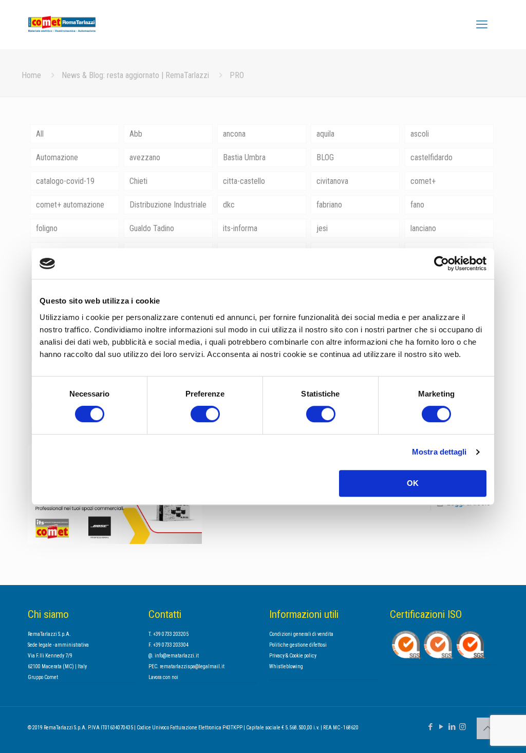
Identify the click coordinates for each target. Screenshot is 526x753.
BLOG (325, 157)
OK (413, 483)
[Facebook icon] (430, 726)
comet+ (423, 181)
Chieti (138, 181)
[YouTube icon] (441, 726)
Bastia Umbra (244, 157)
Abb (135, 134)
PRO (237, 75)
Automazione (57, 157)
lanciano (423, 228)
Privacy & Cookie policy (292, 655)
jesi (322, 228)
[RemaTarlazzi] (76, 24)
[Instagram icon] (462, 726)
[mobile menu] (482, 24)
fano (417, 205)
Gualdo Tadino (151, 228)
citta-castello (244, 181)
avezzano (144, 157)
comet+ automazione (70, 205)
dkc (229, 205)
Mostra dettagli (439, 451)
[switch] (205, 414)
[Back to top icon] (487, 728)
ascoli (419, 134)
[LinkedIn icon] (452, 726)
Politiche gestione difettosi (298, 645)
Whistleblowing (286, 666)
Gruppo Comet (43, 677)
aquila (325, 134)
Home (31, 75)
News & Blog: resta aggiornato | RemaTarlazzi (135, 75)
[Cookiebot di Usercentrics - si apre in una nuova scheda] (441, 263)
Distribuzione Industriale (167, 205)
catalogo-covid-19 (65, 181)
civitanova (332, 181)
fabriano (329, 205)
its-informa (240, 228)
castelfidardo (431, 157)
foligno (47, 228)
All (40, 134)
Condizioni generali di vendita (301, 634)
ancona (234, 134)
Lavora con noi (163, 677)
